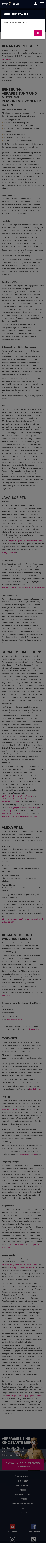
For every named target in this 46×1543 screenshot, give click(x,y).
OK (38, 33)
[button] (42, 4)
